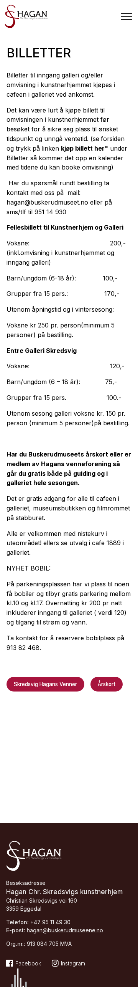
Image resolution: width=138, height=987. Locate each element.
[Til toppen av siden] (128, 979)
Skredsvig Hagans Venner (45, 684)
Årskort (106, 684)
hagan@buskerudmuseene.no (65, 930)
